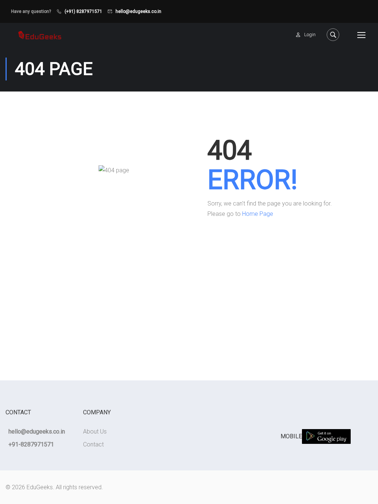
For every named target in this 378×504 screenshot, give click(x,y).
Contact (93, 444)
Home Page (257, 213)
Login (310, 34)
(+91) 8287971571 (83, 11)
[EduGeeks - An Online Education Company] (40, 34)
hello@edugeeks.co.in (138, 11)
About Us (95, 431)
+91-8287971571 (31, 444)
